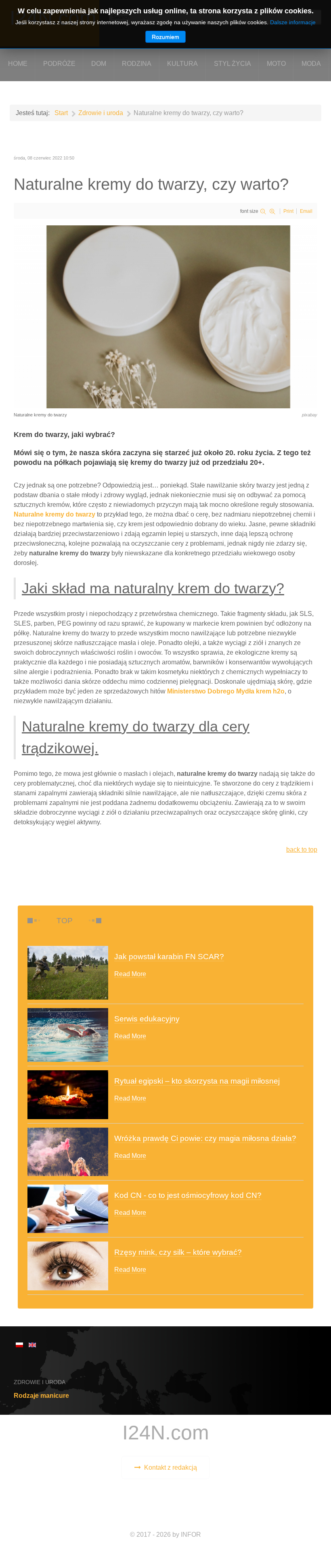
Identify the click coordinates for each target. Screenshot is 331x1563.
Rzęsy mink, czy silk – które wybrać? (178, 1252)
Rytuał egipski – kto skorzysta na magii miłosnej (197, 1081)
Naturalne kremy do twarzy (54, 514)
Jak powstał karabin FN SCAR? (169, 956)
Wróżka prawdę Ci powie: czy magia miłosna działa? (205, 1138)
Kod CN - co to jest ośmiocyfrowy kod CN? (188, 1195)
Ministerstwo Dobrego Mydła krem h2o (226, 691)
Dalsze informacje (293, 22)
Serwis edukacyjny (147, 1019)
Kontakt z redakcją (170, 1467)
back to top (301, 849)
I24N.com (165, 1432)
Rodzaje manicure (41, 1395)
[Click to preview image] (165, 316)
